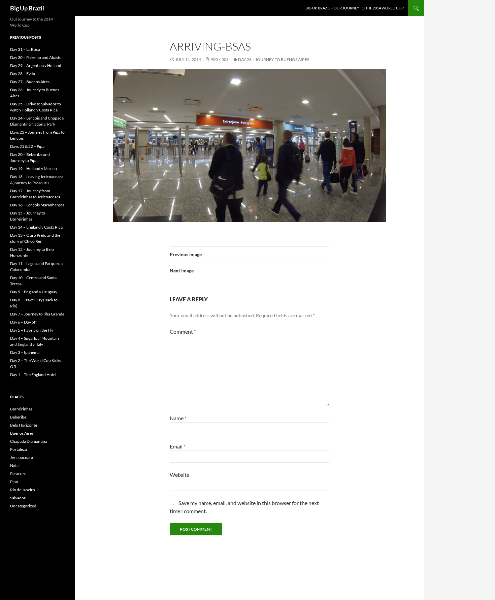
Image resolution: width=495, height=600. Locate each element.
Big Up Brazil (27, 8)
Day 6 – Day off (23, 322)
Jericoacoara (21, 457)
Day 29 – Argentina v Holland (35, 65)
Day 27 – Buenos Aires (30, 81)
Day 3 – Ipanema (24, 352)
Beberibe (18, 417)
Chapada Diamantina (28, 441)
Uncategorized (23, 505)
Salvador (18, 497)
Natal (15, 465)
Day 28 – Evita (22, 73)
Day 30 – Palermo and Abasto (36, 57)
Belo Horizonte (23, 425)
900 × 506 (220, 59)
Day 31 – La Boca (25, 49)
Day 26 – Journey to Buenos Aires (273, 59)
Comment (183, 331)
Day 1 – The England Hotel (33, 374)
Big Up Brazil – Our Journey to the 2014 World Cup (354, 8)
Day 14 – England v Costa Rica (36, 227)
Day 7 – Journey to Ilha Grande (37, 313)
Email (178, 446)
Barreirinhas (21, 408)
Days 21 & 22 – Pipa (27, 146)
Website (179, 474)
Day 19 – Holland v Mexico (33, 168)
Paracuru (18, 473)
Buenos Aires (21, 433)
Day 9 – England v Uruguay (33, 291)
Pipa (14, 481)
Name (178, 418)
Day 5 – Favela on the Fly (31, 330)
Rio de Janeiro (22, 489)
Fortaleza (18, 449)
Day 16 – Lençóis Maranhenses (37, 204)
